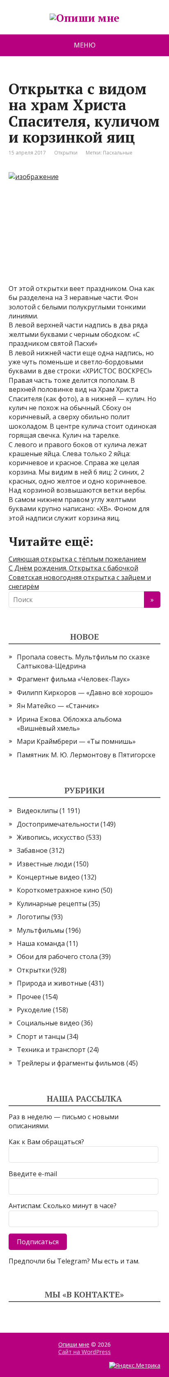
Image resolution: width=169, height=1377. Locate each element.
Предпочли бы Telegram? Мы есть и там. (74, 1261)
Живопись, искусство (50, 837)
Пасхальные (117, 152)
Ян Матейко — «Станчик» (58, 705)
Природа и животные (52, 983)
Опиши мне (73, 1344)
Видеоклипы (37, 810)
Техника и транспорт (51, 1049)
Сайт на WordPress (84, 1352)
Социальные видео (48, 1022)
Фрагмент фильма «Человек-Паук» (73, 679)
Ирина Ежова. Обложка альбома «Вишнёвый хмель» (69, 724)
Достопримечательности (58, 824)
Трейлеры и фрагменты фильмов (71, 1063)
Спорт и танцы (41, 1036)
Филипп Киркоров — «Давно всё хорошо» (85, 692)
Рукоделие (34, 1009)
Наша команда (41, 943)
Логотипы (33, 916)
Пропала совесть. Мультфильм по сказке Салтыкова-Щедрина (83, 661)
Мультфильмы (40, 930)
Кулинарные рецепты (52, 903)
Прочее (29, 996)
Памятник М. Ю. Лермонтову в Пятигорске (86, 754)
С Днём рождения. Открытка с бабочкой (73, 568)
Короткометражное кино (58, 890)
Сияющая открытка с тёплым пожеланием (77, 559)
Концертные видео (48, 877)
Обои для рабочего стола (57, 956)
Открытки (66, 152)
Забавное (32, 850)
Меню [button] (85, 45)
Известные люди (44, 863)
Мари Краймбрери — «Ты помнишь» (76, 741)
